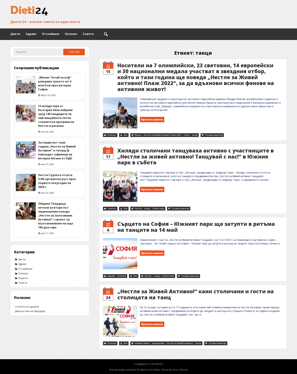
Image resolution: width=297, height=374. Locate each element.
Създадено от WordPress (148, 364)
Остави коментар (214, 135)
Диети (15, 34)
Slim (126, 135)
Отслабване (50, 34)
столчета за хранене (27, 306)
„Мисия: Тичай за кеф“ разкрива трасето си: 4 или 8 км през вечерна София (54, 83)
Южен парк (158, 208)
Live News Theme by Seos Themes (168, 369)
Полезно (71, 34)
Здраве (31, 34)
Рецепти (23, 278)
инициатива (158, 343)
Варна (138, 135)
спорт (186, 135)
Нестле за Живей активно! (180, 343)
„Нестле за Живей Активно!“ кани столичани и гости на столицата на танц (195, 294)
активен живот (142, 343)
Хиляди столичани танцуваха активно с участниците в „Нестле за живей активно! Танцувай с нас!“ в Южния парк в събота (195, 156)
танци (195, 135)
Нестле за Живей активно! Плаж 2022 (162, 135)
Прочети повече (152, 119)
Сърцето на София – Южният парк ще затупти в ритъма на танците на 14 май (196, 226)
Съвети (88, 34)
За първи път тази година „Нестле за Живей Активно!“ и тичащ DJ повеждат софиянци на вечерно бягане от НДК (57, 150)
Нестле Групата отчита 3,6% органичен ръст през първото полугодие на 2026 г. (57, 181)
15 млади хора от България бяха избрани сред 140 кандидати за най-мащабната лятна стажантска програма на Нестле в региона (56, 116)
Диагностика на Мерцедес (30, 311)
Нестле (138, 208)
